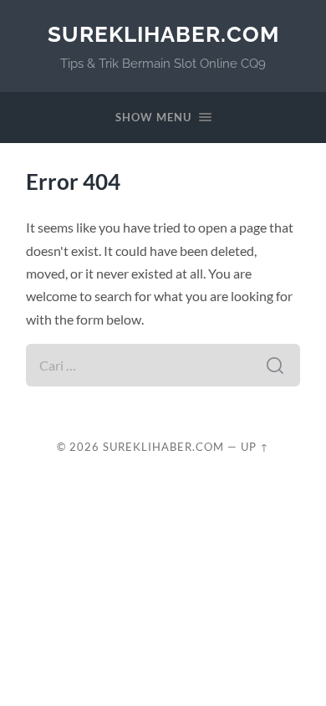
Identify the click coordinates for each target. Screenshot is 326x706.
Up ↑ (255, 446)
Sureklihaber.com (163, 34)
